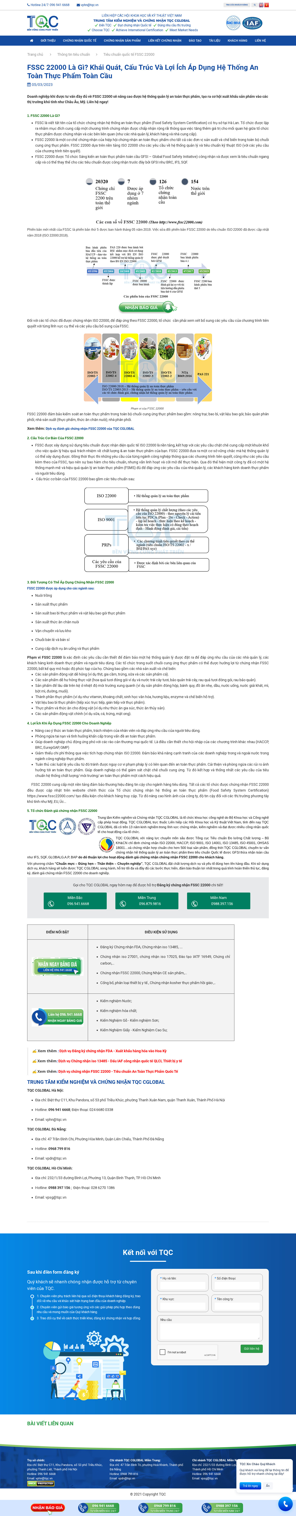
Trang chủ (35, 54)
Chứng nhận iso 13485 (160, 947)
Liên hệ (260, 40)
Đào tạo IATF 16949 (195, 956)
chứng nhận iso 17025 (158, 956)
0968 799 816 (59, 1149)
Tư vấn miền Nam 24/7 (227, 1508)
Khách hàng (237, 40)
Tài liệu (214, 40)
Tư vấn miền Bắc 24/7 (103, 1508)
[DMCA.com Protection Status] (40, 1483)
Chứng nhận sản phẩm (122, 40)
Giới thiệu (48, 40)
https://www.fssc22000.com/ (51, 796)
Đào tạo (195, 40)
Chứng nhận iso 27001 (119, 956)
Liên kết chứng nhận (164, 40)
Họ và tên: (168, 1278)
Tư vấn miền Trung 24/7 (164, 1508)
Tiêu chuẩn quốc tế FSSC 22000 (128, 54)
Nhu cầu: (166, 1320)
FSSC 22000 (45, 140)
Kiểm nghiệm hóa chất (118, 1011)
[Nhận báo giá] (47, 1508)
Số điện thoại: (225, 1278)
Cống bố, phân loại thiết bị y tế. (124, 983)
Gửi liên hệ (251, 1348)
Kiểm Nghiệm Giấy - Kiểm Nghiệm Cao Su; (133, 1030)
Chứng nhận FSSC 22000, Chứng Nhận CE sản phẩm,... (143, 973)
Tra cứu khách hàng (237, 5)
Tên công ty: (224, 1299)
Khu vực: (167, 1299)
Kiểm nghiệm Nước (115, 1001)
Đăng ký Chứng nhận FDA (120, 947)
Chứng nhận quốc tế (79, 40)
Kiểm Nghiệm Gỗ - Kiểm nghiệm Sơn (129, 1020)
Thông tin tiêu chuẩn (73, 54)
